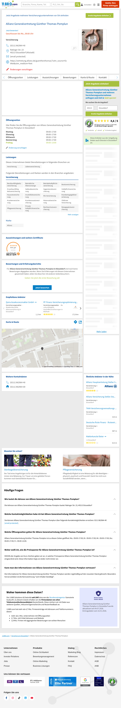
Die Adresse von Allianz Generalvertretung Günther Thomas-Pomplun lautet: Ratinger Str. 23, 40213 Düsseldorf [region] (48, 505)
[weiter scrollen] (117, 77)
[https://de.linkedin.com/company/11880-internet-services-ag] (25, 697)
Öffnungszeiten (15, 77)
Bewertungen (69, 77)
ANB (97, 666)
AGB (97, 661)
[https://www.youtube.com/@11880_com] (32, 697)
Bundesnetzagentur (57, 597)
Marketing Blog (74, 652)
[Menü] (99, 4)
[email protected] (11, 523)
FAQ (70, 666)
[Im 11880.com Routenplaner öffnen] (75, 321)
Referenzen (73, 657)
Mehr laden (102, 331)
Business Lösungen (41, 666)
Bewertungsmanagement (43, 657)
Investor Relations (11, 657)
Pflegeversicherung (72, 469)
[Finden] (77, 4)
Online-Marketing (40, 661)
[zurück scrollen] (4, 77)
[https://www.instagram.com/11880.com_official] (12, 697)
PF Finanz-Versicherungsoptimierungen (60, 302)
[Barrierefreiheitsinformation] (95, 4)
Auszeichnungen (50, 77)
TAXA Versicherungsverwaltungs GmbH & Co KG (101, 408)
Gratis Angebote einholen (98, 15)
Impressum (99, 652)
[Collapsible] (115, 499)
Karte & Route (87, 77)
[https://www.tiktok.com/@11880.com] (19, 697)
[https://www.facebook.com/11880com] (6, 697)
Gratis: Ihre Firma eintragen (110, 4)
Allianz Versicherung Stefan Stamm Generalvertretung (101, 396)
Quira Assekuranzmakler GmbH (20, 302)
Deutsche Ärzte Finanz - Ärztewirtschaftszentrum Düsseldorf (101, 422)
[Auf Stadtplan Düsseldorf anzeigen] (80, 322)
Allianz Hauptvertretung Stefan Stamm (101, 382)
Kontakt (103, 77)
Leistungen (32, 77)
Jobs (6, 661)
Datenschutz (100, 657)
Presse (7, 666)
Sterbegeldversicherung (16, 469)
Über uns (7, 652)
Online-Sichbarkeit (41, 652)
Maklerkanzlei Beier (95, 436)
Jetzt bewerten (42, 287)
